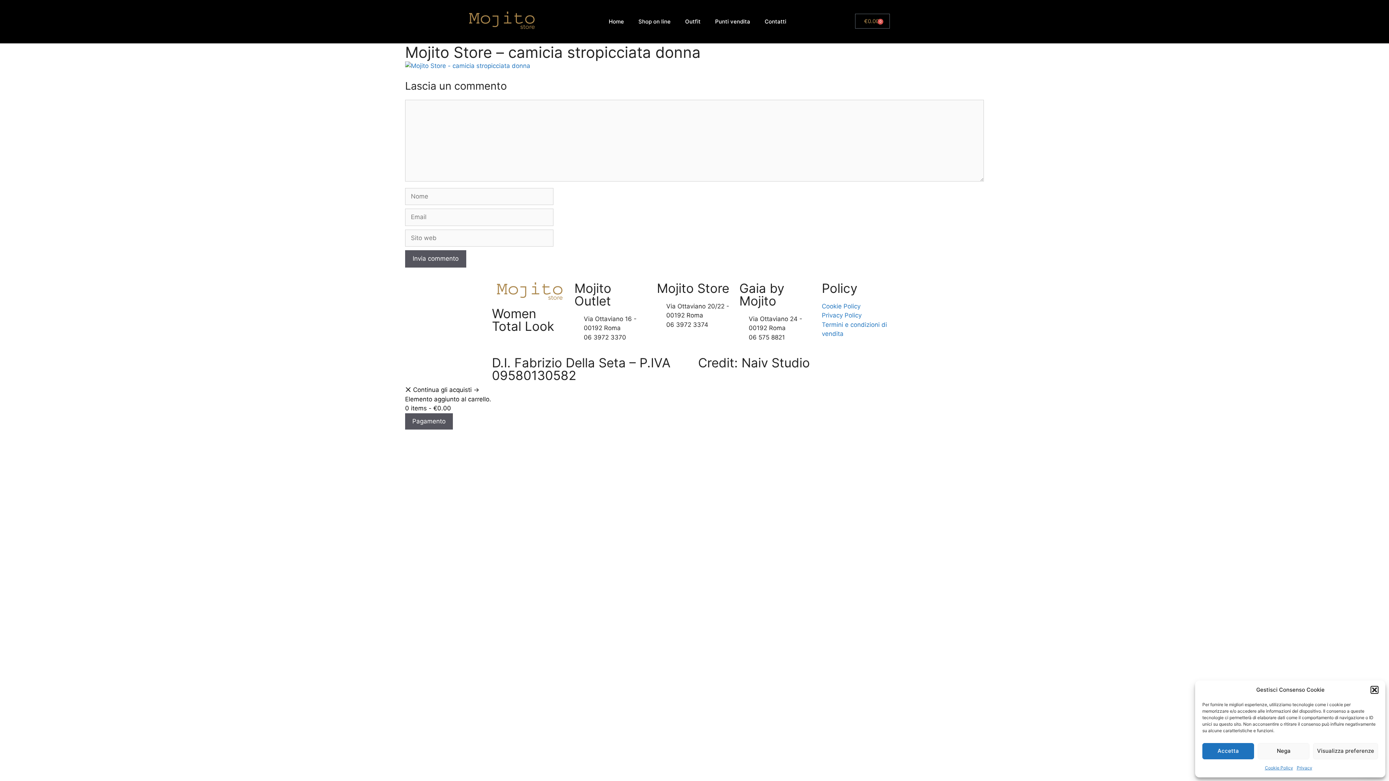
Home (616, 21)
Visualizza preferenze (1345, 750)
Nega (1284, 750)
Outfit (693, 21)
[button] (1374, 689)
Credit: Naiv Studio (754, 362)
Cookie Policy (1279, 768)
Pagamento (429, 421)
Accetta (1228, 750)
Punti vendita (732, 21)
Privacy (1304, 768)
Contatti (775, 21)
